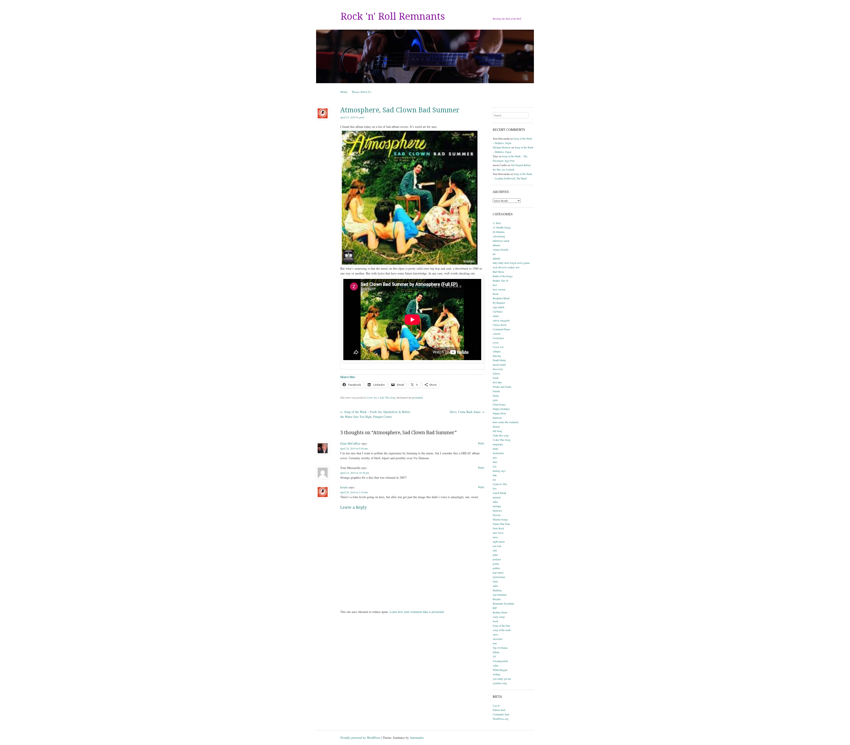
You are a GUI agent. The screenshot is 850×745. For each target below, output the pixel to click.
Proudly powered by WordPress (360, 737)
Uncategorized (500, 661)
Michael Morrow (502, 147)
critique (496, 351)
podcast (497, 559)
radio (495, 586)
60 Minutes (499, 232)
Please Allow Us (361, 92)
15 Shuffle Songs (502, 227)
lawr (495, 462)
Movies (497, 515)
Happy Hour (499, 413)
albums (496, 245)
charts (496, 316)
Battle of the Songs (503, 276)
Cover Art (372, 397)
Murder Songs (500, 519)
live (494, 488)
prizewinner (499, 577)
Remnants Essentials (503, 603)
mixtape (497, 506)
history (496, 426)
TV (494, 656)
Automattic (417, 737)
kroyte (344, 487)
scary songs (499, 616)
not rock (497, 546)
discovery (498, 369)
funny (496, 395)
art (494, 254)
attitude (496, 258)
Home (344, 92)
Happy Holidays (501, 409)
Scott (495, 621)
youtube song (500, 683)
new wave (498, 532)
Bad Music (498, 271)
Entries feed (499, 710)
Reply (481, 443)
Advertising (499, 236)
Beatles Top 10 (500, 280)
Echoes (496, 373)
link (495, 475)
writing (496, 674)
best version (499, 289)
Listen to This (500, 484)
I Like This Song (387, 397)
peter (362, 117)
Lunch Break (499, 493)
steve (495, 634)
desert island (499, 364)
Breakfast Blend (501, 298)
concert (496, 333)
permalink (417, 397)
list (494, 479)
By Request (499, 302)
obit (495, 550)
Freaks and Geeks (502, 386)
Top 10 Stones (500, 647)
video (495, 665)
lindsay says (499, 470)
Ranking (497, 590)
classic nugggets (501, 320)
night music (499, 541)
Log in (496, 705)
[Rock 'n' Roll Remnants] (425, 56)
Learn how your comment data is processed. (417, 612)
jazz (495, 457)
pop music (498, 572)
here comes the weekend (505, 422)
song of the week (502, 630)
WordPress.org (500, 718)
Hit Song (497, 431)
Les (494, 466)
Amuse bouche (500, 249)
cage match (498, 307)
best (495, 285)
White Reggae (500, 670)
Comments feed (501, 714)
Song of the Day (501, 625)
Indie (495, 448)
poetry (496, 563)
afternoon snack (501, 240)
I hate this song (501, 435)
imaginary (498, 444)
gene (495, 400)
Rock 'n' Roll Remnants (392, 16)
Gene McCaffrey (350, 443)
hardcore (497, 417)
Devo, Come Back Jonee (467, 412)
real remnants (500, 594)
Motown (497, 510)
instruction (498, 453)
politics (496, 568)
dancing (497, 355)
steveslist (497, 639)
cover (495, 342)
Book (495, 294)
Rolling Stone (500, 612)
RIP (495, 608)
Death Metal (499, 360)
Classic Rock (499, 324)
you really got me (502, 678)
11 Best (497, 223)
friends (496, 391)
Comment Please (501, 329)
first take (497, 382)
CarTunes (498, 311)
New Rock (498, 528)
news (495, 537)
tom (495, 643)
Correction (498, 338)
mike (495, 501)
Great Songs (499, 404)
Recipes (497, 599)
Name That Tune (501, 524)
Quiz (495, 581)
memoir (497, 497)
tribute (496, 652)
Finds (496, 378)
